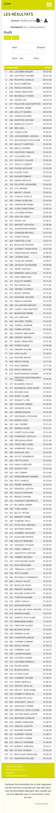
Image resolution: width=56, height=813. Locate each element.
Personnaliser (41, 803)
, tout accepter (19, 803)
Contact (10, 772)
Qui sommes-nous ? (16, 769)
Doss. (11, 67)
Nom (16, 67)
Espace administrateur (17, 775)
